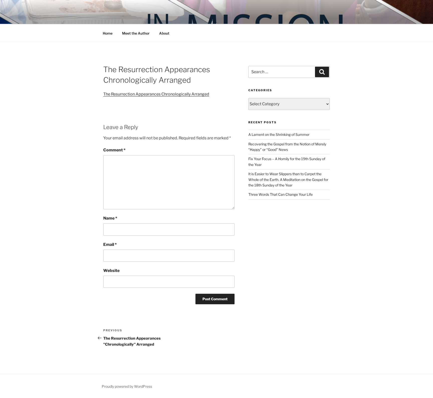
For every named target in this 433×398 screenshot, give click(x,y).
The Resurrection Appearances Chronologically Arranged (156, 94)
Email (110, 244)
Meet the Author (136, 33)
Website (111, 270)
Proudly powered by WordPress (127, 386)
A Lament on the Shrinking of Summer (278, 134)
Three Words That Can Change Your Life (280, 194)
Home (108, 33)
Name (110, 218)
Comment (114, 150)
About (164, 33)
